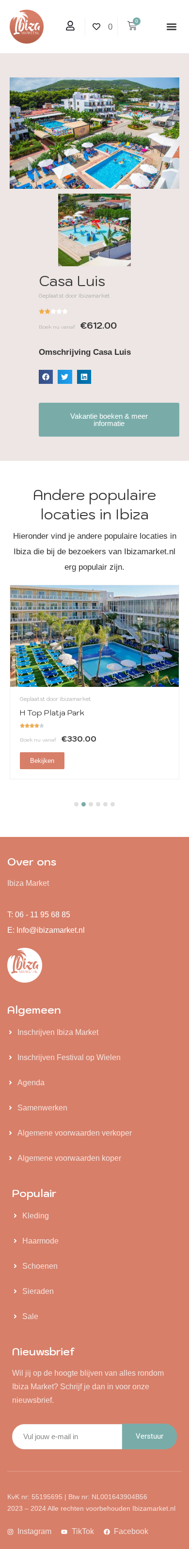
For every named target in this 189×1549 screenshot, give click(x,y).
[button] (171, 27)
